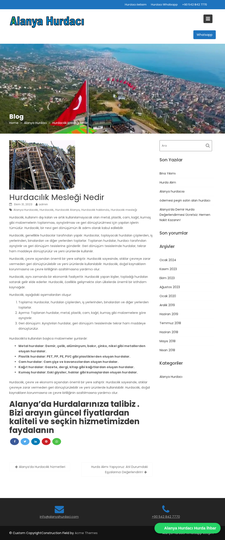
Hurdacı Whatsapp (164, 4)
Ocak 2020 (168, 296)
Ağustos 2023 (170, 287)
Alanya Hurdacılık (25, 210)
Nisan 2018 (167, 350)
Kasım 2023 (168, 269)
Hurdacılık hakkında (95, 210)
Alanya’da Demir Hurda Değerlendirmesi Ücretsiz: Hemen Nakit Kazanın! (185, 214)
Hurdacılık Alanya (67, 210)
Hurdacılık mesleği (124, 210)
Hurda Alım (168, 182)
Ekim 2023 (167, 278)
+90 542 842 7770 (194, 4)
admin (43, 204)
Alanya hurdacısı (172, 191)
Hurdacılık (47, 210)
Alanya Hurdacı (171, 377)
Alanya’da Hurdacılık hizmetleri (42, 467)
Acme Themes (86, 533)
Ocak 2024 (168, 260)
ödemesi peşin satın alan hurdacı (185, 200)
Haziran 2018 (169, 332)
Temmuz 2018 (170, 323)
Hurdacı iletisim (136, 4)
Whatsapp (204, 35)
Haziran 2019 (169, 314)
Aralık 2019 (167, 305)
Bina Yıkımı (168, 173)
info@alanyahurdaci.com (59, 517)
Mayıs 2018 (168, 341)
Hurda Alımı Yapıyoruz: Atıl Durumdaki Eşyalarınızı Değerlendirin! (119, 469)
